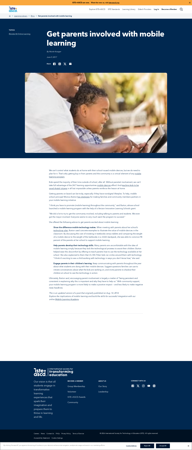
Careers (36, 434)
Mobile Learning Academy (67, 299)
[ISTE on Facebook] (133, 386)
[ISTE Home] (13, 9)
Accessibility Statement (42, 438)
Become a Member (75, 381)
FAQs (58, 434)
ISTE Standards (114, 9)
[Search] (181, 9)
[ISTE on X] (138, 386)
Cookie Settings (57, 438)
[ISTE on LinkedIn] (154, 386)
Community (73, 402)
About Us (102, 381)
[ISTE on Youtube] (149, 386)
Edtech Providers (144, 9)
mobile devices (104, 185)
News (43, 434)
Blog (33, 16)
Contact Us (50, 434)
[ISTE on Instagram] (143, 386)
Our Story (102, 386)
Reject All (147, 446)
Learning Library (128, 9)
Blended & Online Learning (19, 34)
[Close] (188, 445)
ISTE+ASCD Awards (76, 397)
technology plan (60, 230)
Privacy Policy (66, 434)
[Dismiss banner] (190, 3)
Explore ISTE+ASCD (97, 9)
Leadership (103, 391)
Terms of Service (78, 434)
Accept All (163, 446)
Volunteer (72, 391)
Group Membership (76, 386)
